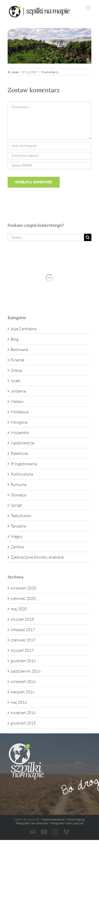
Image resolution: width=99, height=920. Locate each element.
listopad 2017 (23, 629)
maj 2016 (19, 702)
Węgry (16, 536)
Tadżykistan (21, 515)
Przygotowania (24, 463)
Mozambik (20, 432)
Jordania (18, 391)
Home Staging (75, 819)
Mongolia (19, 422)
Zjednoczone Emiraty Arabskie (37, 557)
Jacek (15, 72)
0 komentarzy (50, 72)
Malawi (17, 401)
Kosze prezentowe (52, 819)
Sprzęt (16, 505)
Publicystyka (22, 474)
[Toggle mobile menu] (88, 7)
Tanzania (18, 525)
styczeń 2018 (22, 619)
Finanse (17, 359)
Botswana (19, 349)
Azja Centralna (23, 328)
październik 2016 (26, 671)
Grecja (16, 370)
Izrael (15, 380)
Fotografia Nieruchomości (32, 823)
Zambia (17, 546)
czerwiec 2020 (23, 598)
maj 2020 (19, 608)
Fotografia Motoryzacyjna (67, 823)
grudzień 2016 (23, 660)
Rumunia (18, 484)
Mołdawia (19, 411)
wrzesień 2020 (23, 588)
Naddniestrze (22, 442)
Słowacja (18, 494)
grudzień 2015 (23, 723)
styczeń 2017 (22, 650)
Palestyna (19, 453)
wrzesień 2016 (23, 681)
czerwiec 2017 (23, 639)
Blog (15, 339)
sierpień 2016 (23, 691)
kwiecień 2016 (23, 712)
